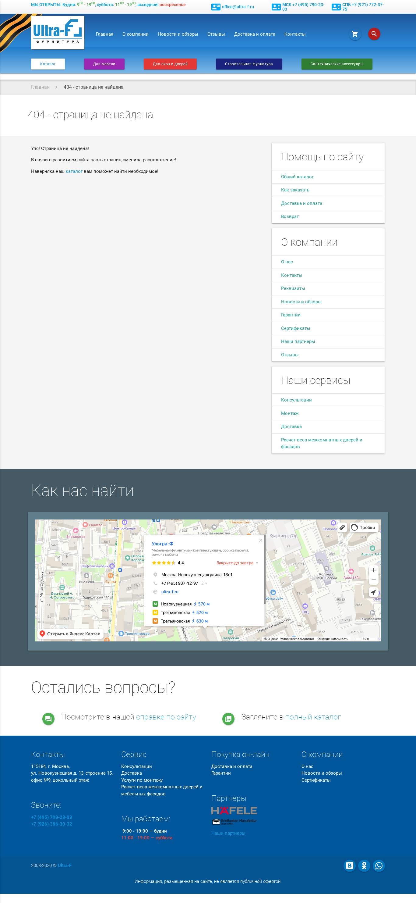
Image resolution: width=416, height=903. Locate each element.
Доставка (291, 426)
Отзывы (216, 34)
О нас (287, 262)
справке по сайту (166, 716)
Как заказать (295, 190)
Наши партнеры (298, 341)
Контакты (295, 34)
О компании (135, 34)
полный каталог (313, 716)
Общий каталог (297, 177)
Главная (104, 34)
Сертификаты (295, 328)
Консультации (296, 400)
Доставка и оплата (254, 34)
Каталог (48, 64)
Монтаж (289, 413)
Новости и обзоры (178, 34)
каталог (74, 171)
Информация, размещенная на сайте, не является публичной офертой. (208, 881)
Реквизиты (293, 288)
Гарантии (291, 315)
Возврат (290, 216)
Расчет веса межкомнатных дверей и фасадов (321, 443)
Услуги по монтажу (142, 780)
